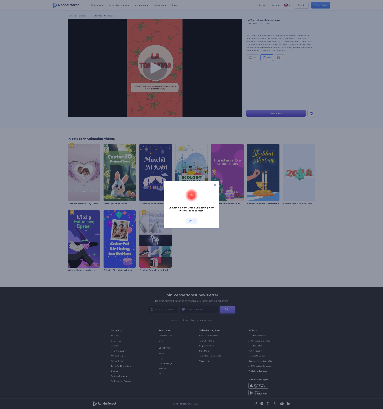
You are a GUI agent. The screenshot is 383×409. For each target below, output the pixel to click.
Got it (191, 220)
